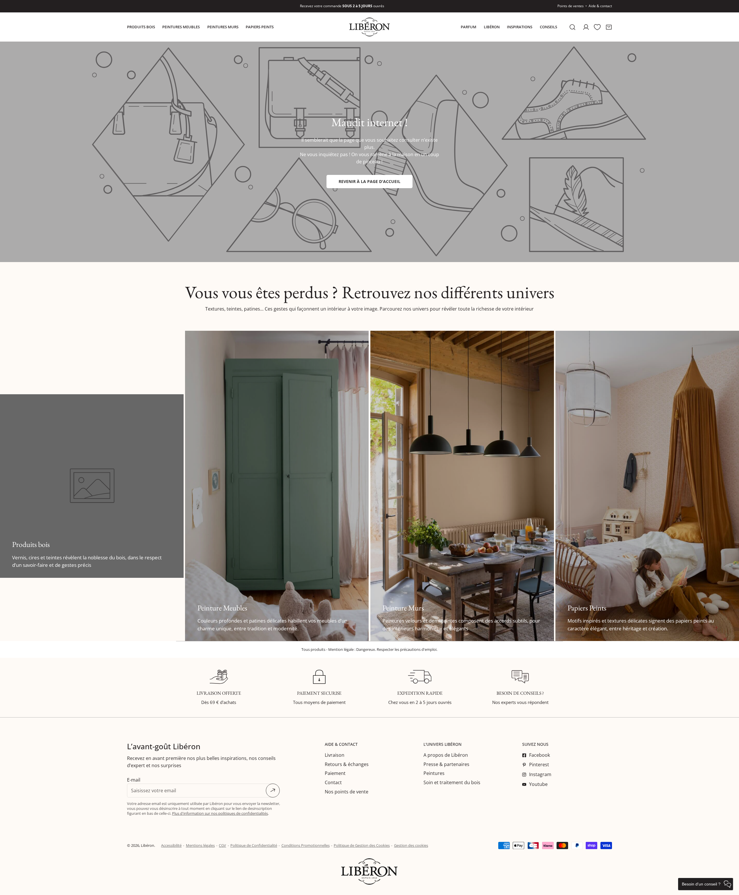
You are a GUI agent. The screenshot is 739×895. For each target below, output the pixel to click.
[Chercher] (572, 27)
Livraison (334, 755)
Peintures (434, 773)
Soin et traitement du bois (451, 782)
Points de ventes (570, 5)
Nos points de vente (346, 792)
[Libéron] (369, 27)
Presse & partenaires (446, 764)
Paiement (335, 773)
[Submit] (273, 790)
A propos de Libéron (445, 755)
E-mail (133, 780)
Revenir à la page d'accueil (369, 181)
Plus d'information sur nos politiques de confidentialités (220, 813)
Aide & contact (600, 5)
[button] (608, 27)
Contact (333, 782)
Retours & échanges (347, 764)
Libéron (147, 845)
